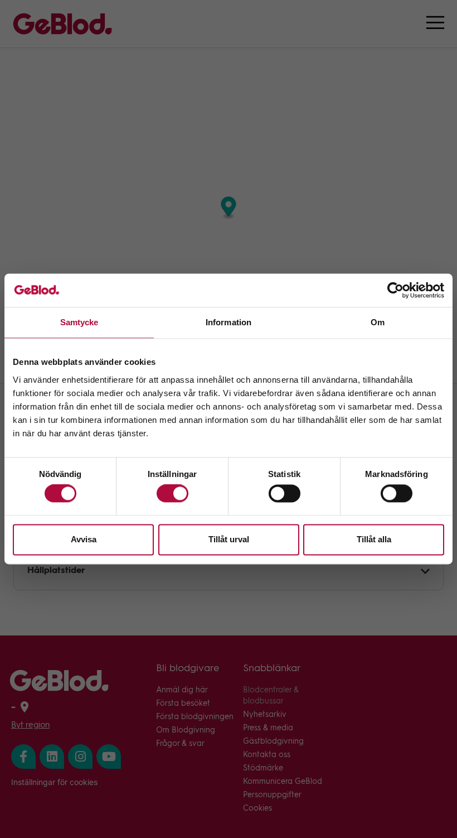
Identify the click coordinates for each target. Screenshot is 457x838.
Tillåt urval (228, 539)
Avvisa (83, 539)
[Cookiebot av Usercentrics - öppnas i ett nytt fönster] (395, 290)
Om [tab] (378, 322)
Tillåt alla (374, 539)
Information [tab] (228, 322)
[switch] (172, 494)
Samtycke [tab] (79, 322)
